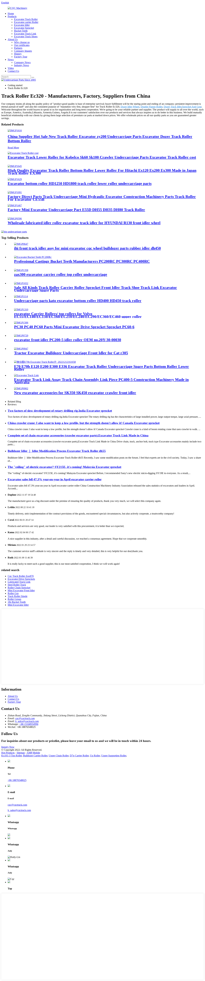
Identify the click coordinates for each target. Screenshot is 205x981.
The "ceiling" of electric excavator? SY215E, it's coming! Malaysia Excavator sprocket (64, 467)
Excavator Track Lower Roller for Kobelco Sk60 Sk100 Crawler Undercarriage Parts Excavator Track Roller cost (102, 157)
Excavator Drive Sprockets (21, 579)
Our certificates (21, 45)
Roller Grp (13, 593)
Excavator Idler (22, 25)
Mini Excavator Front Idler (21, 590)
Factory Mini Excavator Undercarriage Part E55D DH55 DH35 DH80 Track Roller (76, 210)
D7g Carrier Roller (79, 755)
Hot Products (8, 752)
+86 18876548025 (17, 780)
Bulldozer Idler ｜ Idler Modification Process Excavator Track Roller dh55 (57, 451)
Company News (22, 62)
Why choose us (22, 42)
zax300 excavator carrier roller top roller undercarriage (60, 274)
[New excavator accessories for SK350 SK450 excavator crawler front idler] (21, 388)
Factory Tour (20, 56)
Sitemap (21, 752)
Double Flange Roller (151, 106)
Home (11, 13)
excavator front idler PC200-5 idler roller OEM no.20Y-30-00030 (67, 340)
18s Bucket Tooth (17, 602)
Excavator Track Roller (26, 19)
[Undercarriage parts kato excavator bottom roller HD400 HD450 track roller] (21, 296)
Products (12, 16)
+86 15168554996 (28, 724)
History (18, 53)
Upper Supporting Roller (113, 755)
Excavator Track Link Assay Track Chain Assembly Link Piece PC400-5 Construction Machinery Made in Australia (101, 381)
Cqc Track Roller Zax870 (21, 576)
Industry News (21, 65)
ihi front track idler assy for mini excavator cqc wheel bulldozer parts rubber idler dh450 (87, 248)
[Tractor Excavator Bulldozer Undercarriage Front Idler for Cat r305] (21, 348)
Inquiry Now (7, 747)
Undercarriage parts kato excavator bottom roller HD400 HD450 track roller (77, 301)
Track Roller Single (17, 596)
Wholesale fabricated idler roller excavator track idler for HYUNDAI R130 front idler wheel (84, 223)
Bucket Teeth (21, 30)
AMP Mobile (33, 752)
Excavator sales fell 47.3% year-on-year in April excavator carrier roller (55, 479)
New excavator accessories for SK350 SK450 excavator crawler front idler (75, 393)
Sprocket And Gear (191, 106)
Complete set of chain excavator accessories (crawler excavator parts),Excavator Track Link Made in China (78, 435)
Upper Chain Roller (59, 755)
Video (11, 68)
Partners (18, 48)
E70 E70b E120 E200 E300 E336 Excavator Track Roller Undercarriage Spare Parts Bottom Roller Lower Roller (101, 367)
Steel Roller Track (17, 584)
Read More (13, 147)
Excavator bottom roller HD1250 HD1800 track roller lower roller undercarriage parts (80, 183)
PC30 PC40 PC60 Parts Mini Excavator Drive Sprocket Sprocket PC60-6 (74, 327)
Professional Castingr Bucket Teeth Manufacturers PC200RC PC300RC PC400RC (82, 261)
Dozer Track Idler (172, 106)
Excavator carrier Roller (26, 22)
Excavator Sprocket (24, 28)
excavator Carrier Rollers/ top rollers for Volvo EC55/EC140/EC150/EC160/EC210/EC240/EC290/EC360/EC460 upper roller (78, 315)
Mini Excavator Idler (18, 604)
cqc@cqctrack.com (25, 718)
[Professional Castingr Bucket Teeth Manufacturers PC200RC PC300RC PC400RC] (33, 257)
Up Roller (95, 755)
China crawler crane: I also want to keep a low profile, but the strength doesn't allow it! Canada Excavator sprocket (84, 423)
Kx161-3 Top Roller (11, 755)
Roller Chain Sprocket (19, 587)
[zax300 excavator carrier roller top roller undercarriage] (21, 270)
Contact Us (13, 71)
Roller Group (14, 599)
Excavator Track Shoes (25, 36)
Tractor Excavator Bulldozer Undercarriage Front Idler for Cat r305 (71, 353)
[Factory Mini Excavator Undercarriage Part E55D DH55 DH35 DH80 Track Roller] (15, 205)
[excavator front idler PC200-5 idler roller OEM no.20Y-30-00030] (21, 335)
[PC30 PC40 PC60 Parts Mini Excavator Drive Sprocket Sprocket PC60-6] (21, 322)
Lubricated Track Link (19, 581)
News (11, 59)
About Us (13, 39)
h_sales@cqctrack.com (27, 721)
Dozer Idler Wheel (130, 106)
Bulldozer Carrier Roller (35, 755)
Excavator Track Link (25, 33)
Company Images (23, 51)
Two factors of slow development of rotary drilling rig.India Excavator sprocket (60, 410)
